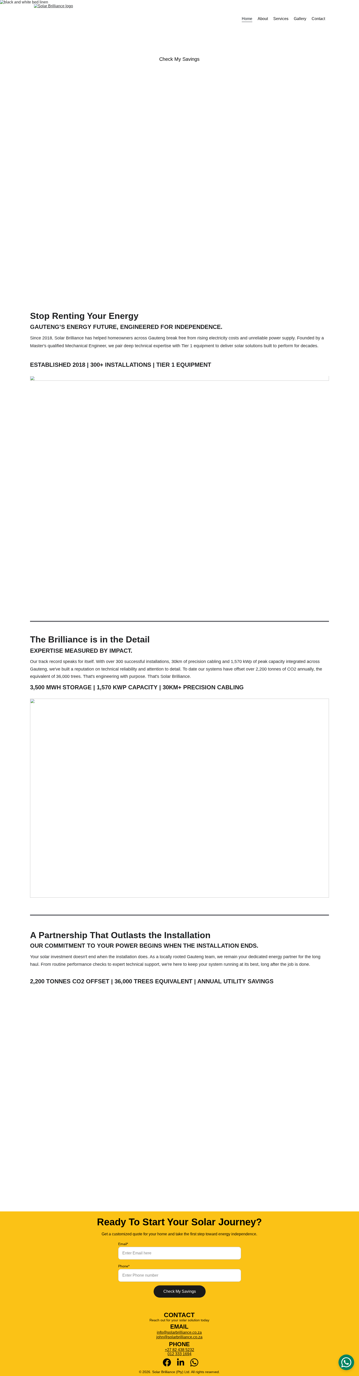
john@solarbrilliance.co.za (179, 1337)
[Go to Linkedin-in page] (183, 1362)
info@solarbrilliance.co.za (179, 1332)
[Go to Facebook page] (169, 1362)
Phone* (123, 1266)
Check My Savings (179, 59)
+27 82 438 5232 (179, 1350)
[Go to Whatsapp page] (194, 1362)
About (263, 19)
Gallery (300, 19)
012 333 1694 (179, 1354)
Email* (123, 1244)
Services (280, 19)
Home (247, 19)
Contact (318, 19)
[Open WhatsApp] (346, 1362)
